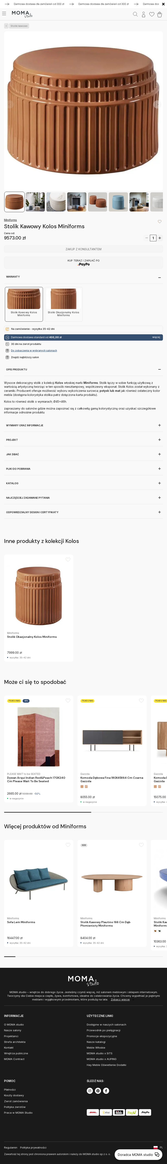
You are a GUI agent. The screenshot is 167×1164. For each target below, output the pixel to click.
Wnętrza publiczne (16, 1053)
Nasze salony (12, 1030)
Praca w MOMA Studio (18, 1112)
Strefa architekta (14, 1041)
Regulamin (10, 1147)
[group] (38, 608)
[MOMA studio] (22, 14)
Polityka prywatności (33, 1147)
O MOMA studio (14, 1024)
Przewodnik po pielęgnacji (103, 1030)
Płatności (10, 1089)
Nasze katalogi (96, 1041)
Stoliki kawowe (19, 25)
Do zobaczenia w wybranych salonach (34, 350)
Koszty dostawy (14, 1095)
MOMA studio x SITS (99, 1053)
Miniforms (10, 220)
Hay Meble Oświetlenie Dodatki (106, 1065)
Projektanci (11, 1036)
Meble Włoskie (96, 1047)
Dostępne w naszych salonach (106, 1024)
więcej (156, 337)
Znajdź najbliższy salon (25, 357)
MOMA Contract (14, 1059)
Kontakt (8, 1047)
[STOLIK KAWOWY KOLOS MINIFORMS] (83, 111)
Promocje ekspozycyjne (102, 1036)
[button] (157, 104)
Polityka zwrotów (15, 1107)
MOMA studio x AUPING (101, 1059)
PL (161, 1147)
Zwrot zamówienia (16, 1101)
